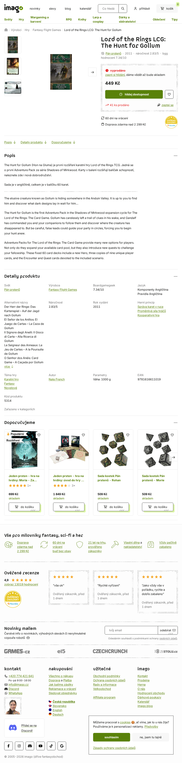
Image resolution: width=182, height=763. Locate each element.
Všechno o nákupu (61, 676)
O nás (141, 688)
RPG (69, 19)
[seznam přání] (169, 94)
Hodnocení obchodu (151, 693)
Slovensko (59, 705)
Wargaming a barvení (39, 19)
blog (68, 8)
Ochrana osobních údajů (109, 680)
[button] (91, 155)
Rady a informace (104, 684)
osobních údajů (168, 638)
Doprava (54, 680)
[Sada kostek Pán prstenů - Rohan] (113, 472)
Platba (67, 680)
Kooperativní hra (148, 315)
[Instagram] (19, 746)
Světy (8, 19)
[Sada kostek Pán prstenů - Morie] (158, 472)
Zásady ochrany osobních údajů (114, 748)
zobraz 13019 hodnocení (21, 584)
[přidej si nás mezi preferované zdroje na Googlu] (62, 746)
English (57, 710)
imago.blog (145, 705)
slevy (52, 8)
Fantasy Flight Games (47, 30)
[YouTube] (40, 746)
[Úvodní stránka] (6, 30)
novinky (35, 8)
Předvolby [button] (151, 726)
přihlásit (144, 8)
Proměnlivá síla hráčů (152, 311)
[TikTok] (51, 746)
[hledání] (123, 8)
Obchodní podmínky (106, 676)
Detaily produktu (32, 142)
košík (172, 7)
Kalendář (143, 701)
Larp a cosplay (98, 19)
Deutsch (58, 714)
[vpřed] (92, 72)
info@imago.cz (19, 684)
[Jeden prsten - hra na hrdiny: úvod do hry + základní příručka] (69, 472)
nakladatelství (133, 547)
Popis (8, 142)
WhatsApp (15, 693)
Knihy (82, 19)
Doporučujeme (61, 142)
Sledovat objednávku (63, 693)
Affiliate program (104, 697)
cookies (125, 722)
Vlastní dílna (132, 542)
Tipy (175, 19)
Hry (21, 19)
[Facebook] (8, 746)
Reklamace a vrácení (62, 688)
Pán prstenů (113, 53)
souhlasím (112, 737)
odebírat (165, 630)
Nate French (57, 379)
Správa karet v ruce (150, 306)
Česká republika (64, 701)
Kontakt (143, 676)
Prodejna (143, 680)
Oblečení (159, 19)
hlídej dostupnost (137, 94)
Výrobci (16, 30)
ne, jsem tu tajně (151, 737)
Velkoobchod (102, 688)
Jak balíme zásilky (61, 684)
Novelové (10, 388)
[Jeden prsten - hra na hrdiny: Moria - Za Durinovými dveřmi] (24, 472)
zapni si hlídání (115, 75)
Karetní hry (11, 379)
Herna (142, 684)
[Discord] (30, 746)
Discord (14, 688)
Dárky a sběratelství (127, 19)
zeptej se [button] (167, 105)
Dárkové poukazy (149, 697)
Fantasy (9, 383)
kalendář (85, 8)
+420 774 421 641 (21, 676)
